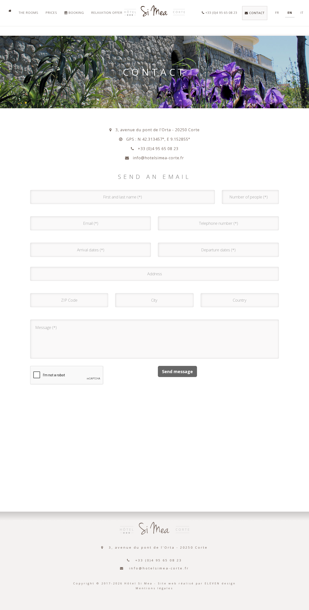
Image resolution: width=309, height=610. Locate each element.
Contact (256, 13)
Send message (177, 371)
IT (302, 13)
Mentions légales (154, 588)
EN (290, 13)
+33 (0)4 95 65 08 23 (220, 13)
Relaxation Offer (106, 13)
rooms (28, 13)
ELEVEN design (220, 583)
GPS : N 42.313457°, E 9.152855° (156, 139)
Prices (51, 13)
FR (277, 13)
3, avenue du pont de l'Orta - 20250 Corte (156, 129)
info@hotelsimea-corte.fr (156, 157)
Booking (76, 13)
